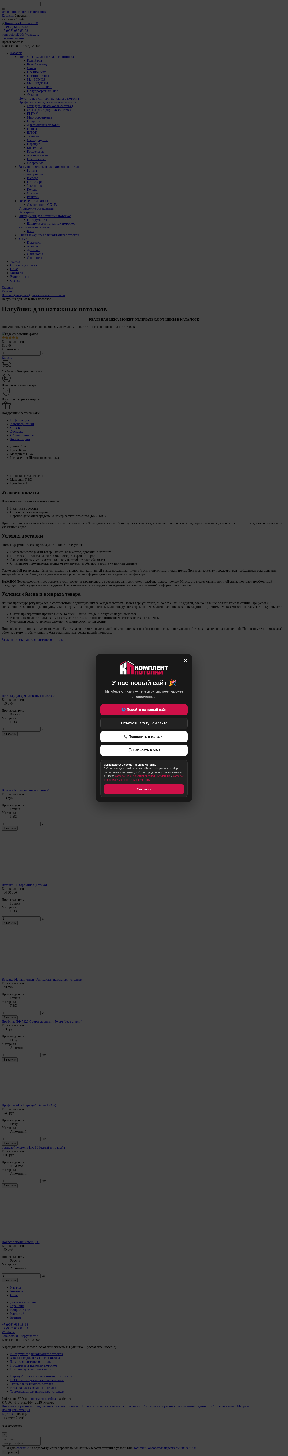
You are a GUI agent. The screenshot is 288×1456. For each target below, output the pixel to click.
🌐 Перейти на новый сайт (144, 709)
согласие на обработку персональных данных (142, 776)
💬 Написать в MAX (144, 750)
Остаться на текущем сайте (144, 723)
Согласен (144, 789)
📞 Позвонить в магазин (144, 736)
